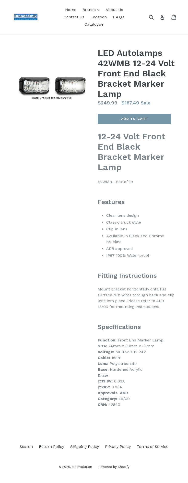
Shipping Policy (84, 446)
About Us (114, 9)
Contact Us (74, 17)
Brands (92, 9)
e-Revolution (82, 467)
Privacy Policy (118, 446)
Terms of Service (152, 446)
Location (99, 17)
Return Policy (51, 446)
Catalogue (94, 24)
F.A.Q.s (119, 17)
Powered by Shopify (113, 467)
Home (70, 9)
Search (26, 446)
